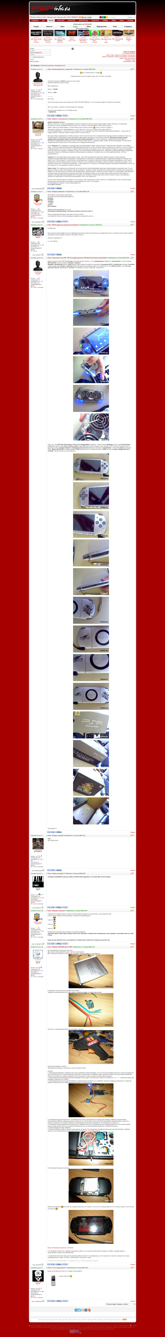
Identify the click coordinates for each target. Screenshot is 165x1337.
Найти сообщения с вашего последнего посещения (118, 56)
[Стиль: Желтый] (107, 17)
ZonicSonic (106, 40)
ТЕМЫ (114, 20)
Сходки (36, 26)
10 (42, 910)
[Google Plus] (89, 1310)
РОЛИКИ (130, 20)
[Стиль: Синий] (103, 17)
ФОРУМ (50, 20)
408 (38, 94)
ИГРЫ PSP (71, 20)
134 (39, 857)
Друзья (33, 97)
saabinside (60, 42)
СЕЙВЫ (105, 20)
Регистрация (34, 61)
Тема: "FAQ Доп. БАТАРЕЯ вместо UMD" (60, 947)
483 (39, 141)
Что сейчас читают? (128, 53)
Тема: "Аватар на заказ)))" (56, 835)
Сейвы (75, 26)
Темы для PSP (82, 1319)
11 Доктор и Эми (128, 39)
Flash (115, 26)
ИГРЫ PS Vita (83, 20)
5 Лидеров (128, 26)
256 (38, 213)
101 (39, 896)
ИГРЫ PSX (95, 20)
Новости (49, 26)
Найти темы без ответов (127, 58)
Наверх (132, 116)
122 (38, 144)
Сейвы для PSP (91, 1319)
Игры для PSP (54, 1319)
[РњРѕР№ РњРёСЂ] (86, 1310)
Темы (62, 26)
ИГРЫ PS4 (60, 20)
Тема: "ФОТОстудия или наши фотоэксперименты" (64, 225)
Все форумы (35, 65)
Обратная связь (51, 17)
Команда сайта (62, 17)
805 (39, 243)
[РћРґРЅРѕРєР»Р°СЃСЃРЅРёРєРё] (82, 1310)
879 (39, 1290)
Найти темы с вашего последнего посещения (120, 55)
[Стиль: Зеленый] (105, 17)
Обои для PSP (63, 1319)
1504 (39, 210)
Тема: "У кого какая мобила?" (57, 1267)
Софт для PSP (72, 1319)
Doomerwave (94, 39)
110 (38, 283)
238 (39, 969)
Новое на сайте (41, 17)
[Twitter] (79, 1310)
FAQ (68, 17)
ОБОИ (122, 20)
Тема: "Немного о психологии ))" (58, 119)
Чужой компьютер (38, 57)
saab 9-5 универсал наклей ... (83, 40)
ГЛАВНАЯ (35, 20)
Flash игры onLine (43, 1319)
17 (42, 257)
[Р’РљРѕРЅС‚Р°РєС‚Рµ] (76, 1310)
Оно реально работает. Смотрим (62, 1248)
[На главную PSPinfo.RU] (83, 4)
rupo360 (117, 40)
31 (42, 947)
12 (38, 246)
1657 (39, 91)
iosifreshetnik (48, 42)
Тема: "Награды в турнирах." (57, 910)
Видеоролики (102, 26)
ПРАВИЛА (74, 17)
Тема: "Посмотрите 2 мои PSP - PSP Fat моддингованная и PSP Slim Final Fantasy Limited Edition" (78, 257)
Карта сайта (117, 1319)
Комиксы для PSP (103, 1319)
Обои (89, 26)
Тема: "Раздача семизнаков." (57, 191)
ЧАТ (43, 20)
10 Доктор (117, 39)
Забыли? (38, 52)
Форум (111, 1319)
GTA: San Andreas (106, 39)
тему (56, 195)
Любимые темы (130, 60)
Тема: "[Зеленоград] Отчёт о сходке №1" (60, 69)
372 (39, 280)
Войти (32, 59)
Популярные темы (129, 61)
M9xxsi (36, 42)
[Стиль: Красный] (100, 17)
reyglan (95, 40)
